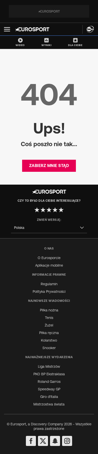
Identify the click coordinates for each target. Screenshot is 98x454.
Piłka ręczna (49, 333)
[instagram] (67, 441)
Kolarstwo (49, 340)
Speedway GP (49, 389)
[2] (43, 210)
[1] (37, 210)
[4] (55, 210)
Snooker (49, 348)
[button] (7, 29)
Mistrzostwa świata (49, 404)
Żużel (49, 325)
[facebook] (31, 441)
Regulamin (49, 284)
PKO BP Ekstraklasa (49, 374)
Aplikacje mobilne (49, 265)
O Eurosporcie (49, 258)
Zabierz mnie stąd (49, 165)
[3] (49, 210)
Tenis (49, 318)
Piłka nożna (49, 310)
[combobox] (49, 227)
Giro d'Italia (49, 397)
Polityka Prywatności (49, 292)
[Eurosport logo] (32, 29)
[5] (61, 210)
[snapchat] (55, 441)
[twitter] (43, 441)
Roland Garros (49, 382)
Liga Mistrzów (49, 366)
